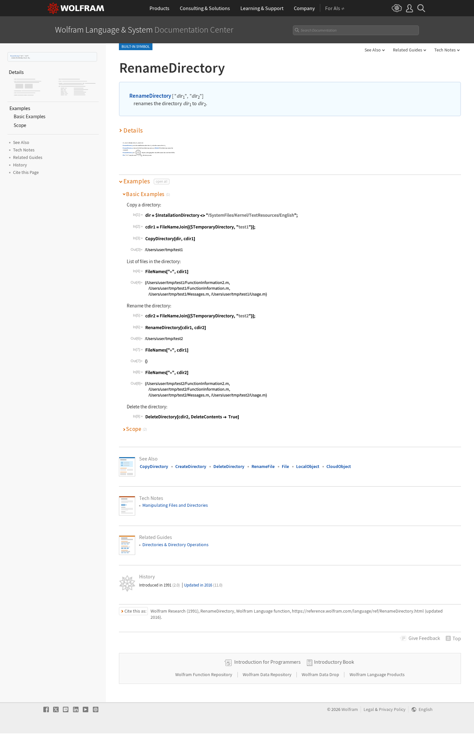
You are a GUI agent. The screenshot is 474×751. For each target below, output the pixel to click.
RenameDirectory (14, 56)
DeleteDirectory (228, 466)
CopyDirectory (154, 466)
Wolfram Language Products (377, 674)
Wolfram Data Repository (268, 674)
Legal (369, 709)
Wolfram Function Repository (204, 674)
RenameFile (263, 466)
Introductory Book (334, 662)
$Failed (157, 148)
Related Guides (407, 50)
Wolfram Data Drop (321, 674)
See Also (373, 50)
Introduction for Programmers (267, 662)
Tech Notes (445, 50)
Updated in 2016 (203, 585)
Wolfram (349, 709)
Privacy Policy (392, 709)
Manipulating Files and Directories (175, 505)
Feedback (424, 638)
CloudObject (338, 466)
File (124, 155)
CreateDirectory (190, 466)
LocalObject (307, 466)
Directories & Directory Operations (175, 544)
